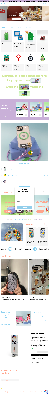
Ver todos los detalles (35, 362)
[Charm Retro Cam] (42, 37)
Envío (38, 337)
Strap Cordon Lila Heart (12, 182)
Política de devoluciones (38, 391)
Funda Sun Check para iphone (13, 168)
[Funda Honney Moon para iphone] (31, 232)
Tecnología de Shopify (4, 392)
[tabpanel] (24, 50)
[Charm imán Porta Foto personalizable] (18, 36)
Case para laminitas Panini (30, 44)
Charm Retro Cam (41, 48)
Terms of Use (10, 383)
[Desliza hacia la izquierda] (2, 116)
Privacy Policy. (15, 383)
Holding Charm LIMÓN (12, 175)
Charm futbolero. (5, 43)
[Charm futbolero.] (6, 36)
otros (47, 27)
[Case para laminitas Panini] (30, 36)
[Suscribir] (18, 380)
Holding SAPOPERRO (6, 66)
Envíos (23, 391)
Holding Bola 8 (28, 66)
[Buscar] (43, 4)
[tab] (3, 27)
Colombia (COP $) (5, 388)
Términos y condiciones (29, 391)
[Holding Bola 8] (30, 58)
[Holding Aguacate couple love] (42, 58)
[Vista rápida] (11, 32)
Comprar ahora (16, 18)
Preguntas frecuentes (17, 391)
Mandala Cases (6, 391)
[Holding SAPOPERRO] (6, 58)
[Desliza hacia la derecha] (5, 116)
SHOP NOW (8, 211)
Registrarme (24, 207)
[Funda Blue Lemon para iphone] (42, 232)
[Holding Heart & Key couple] (18, 58)
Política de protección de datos (18, 393)
